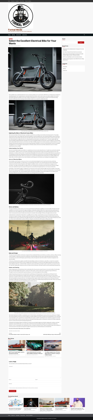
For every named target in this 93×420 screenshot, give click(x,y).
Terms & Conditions (29, 415)
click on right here (26, 328)
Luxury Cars (24, 34)
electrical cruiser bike (28, 141)
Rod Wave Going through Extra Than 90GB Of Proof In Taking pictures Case (73, 59)
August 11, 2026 (52, 356)
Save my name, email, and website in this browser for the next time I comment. (24, 387)
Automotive (18, 34)
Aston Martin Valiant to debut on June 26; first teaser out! (19, 334)
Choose (13, 330)
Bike (11, 330)
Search (63, 38)
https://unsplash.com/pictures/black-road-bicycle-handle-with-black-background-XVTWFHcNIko (37, 204)
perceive (33, 150)
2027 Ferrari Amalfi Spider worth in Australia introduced (72, 56)
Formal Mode (15, 29)
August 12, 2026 (63, 410)
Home (9, 34)
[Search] (84, 35)
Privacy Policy (22, 415)
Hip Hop (13, 34)
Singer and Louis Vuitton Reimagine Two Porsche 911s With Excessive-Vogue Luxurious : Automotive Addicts (73, 54)
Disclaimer (17, 415)
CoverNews (50, 418)
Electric (16, 330)
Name (10, 379)
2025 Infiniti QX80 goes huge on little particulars (52, 334)
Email (36, 379)
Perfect (18, 330)
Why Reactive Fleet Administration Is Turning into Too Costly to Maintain (73, 50)
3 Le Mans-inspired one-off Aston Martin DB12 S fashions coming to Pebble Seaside (52, 353)
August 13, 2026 (16, 410)
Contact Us (13, 415)
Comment (11, 366)
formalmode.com (47, 356)
